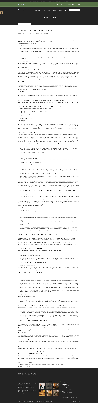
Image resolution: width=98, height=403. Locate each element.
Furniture (48, 10)
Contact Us (62, 4)
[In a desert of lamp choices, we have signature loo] (49, 393)
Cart (65, 10)
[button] (1, 12)
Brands (73, 4)
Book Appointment (74, 9)
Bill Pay (78, 4)
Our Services (68, 4)
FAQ (79, 401)
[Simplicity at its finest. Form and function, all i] (49, 386)
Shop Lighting (37, 10)
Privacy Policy (74, 401)
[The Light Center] (23, 10)
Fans (44, 10)
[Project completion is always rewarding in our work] (56, 386)
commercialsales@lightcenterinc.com (69, 389)
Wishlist (60, 10)
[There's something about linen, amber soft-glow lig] (42, 393)
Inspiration (54, 10)
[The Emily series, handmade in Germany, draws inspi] (56, 393)
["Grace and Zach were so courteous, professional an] (42, 386)
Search (55, 4)
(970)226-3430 (65, 382)
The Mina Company (48, 401)
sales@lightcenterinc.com (67, 385)
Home (21, 24)
